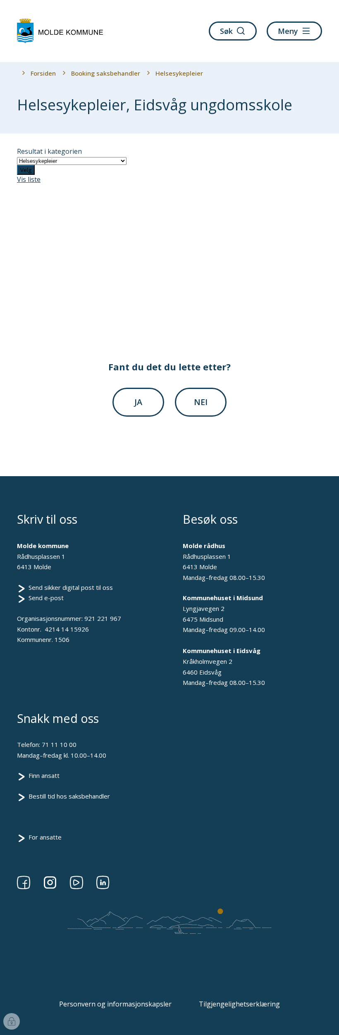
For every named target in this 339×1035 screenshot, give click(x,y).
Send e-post (46, 598)
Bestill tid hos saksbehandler (69, 796)
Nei (201, 402)
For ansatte (45, 837)
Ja (138, 402)
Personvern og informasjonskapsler (115, 1004)
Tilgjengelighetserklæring (239, 1004)
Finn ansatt (44, 775)
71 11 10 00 (59, 744)
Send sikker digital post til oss (71, 587)
